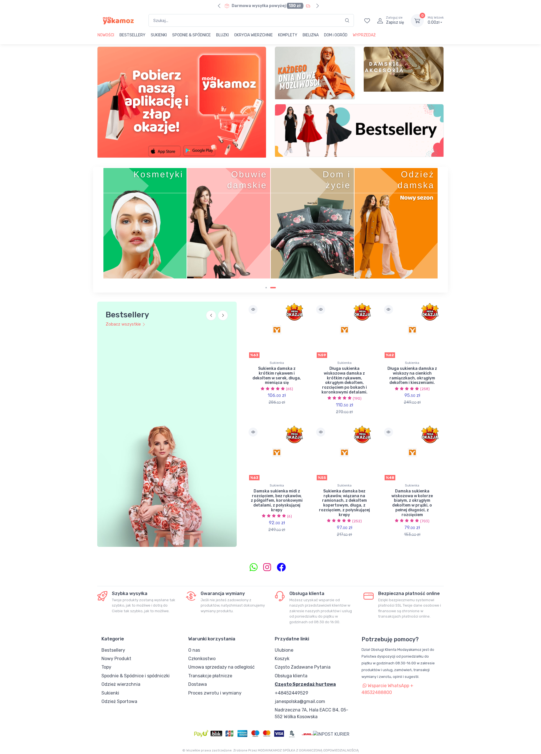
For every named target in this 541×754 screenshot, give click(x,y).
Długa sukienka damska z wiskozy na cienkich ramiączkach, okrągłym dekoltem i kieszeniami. (412, 375)
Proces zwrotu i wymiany (214, 693)
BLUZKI (222, 35)
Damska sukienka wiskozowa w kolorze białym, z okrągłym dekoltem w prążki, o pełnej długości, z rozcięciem (412, 503)
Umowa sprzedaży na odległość (221, 667)
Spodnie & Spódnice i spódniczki (135, 675)
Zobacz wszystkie (123, 324)
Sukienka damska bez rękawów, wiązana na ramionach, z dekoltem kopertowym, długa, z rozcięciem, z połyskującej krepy (344, 503)
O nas (194, 650)
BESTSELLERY (132, 35)
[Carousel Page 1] (266, 287)
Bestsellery (113, 650)
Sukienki (110, 693)
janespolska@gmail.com (300, 701)
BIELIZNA (311, 35)
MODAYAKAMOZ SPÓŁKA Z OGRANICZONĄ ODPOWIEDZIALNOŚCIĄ (308, 750)
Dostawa (197, 684)
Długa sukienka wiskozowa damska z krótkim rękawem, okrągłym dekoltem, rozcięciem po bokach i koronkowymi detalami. (344, 380)
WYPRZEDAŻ (364, 35)
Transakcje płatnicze (210, 675)
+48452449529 (291, 693)
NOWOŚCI (105, 35)
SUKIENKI (159, 35)
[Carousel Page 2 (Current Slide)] (273, 287)
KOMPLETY (287, 35)
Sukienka (277, 363)
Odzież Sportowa (119, 701)
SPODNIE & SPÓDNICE (191, 35)
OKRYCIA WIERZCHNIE (253, 35)
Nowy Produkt (116, 658)
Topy (106, 667)
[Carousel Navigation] (217, 319)
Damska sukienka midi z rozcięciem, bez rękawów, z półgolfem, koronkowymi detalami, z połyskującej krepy (277, 500)
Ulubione (284, 650)
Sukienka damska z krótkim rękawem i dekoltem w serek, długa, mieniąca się (276, 375)
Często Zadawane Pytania (303, 667)
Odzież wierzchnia (120, 684)
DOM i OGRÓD (335, 35)
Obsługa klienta (291, 675)
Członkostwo (202, 658)
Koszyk (282, 658)
